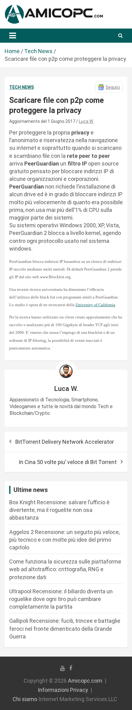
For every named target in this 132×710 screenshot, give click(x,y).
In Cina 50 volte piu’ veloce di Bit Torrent (68, 462)
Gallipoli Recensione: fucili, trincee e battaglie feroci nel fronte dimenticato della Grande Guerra (64, 628)
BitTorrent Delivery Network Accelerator (64, 442)
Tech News (21, 87)
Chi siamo (25, 699)
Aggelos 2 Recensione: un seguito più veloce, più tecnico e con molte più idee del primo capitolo (64, 540)
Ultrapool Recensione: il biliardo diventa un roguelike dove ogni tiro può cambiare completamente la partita (61, 599)
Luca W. (86, 121)
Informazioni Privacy (63, 690)
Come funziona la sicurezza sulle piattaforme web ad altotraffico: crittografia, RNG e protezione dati (65, 569)
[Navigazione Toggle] (13, 36)
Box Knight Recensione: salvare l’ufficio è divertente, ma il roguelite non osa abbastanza (59, 510)
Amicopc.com (85, 680)
